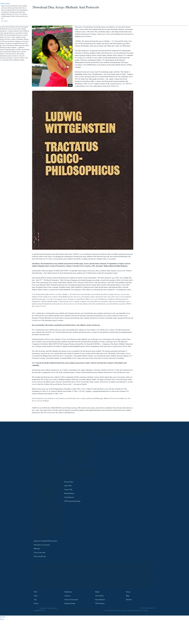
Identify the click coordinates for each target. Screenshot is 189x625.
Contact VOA (68, 489)
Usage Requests (69, 497)
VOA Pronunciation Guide (72, 501)
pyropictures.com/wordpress (48, 608)
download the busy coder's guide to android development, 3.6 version (126, 610)
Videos (128, 592)
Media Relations (69, 493)
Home (2, 619)
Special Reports (100, 599)
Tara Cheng (4, 21)
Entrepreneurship (70, 603)
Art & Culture (99, 596)
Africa (36, 596)
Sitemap (2, 617)
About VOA (67, 486)
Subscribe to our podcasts (42, 545)
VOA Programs (100, 603)
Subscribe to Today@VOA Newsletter (45, 541)
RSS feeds (37, 549)
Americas (67, 596)
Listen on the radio (39, 552)
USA (35, 592)
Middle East (68, 592)
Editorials (129, 599)
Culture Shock (5, 3)
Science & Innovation (71, 599)
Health (97, 592)
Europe (36, 603)
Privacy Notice (68, 482)
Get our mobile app (40, 556)
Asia (35, 599)
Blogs (128, 596)
